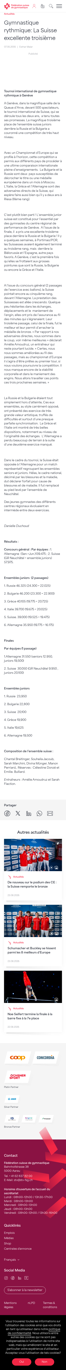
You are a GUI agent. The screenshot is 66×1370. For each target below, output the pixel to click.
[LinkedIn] (20, 1278)
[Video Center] (26, 1278)
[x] (18, 813)
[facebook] (7, 813)
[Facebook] (13, 1278)
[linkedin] (29, 813)
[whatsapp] (39, 813)
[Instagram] (6, 1278)
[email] (50, 813)
